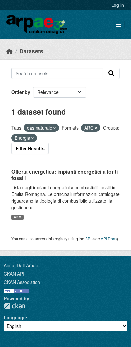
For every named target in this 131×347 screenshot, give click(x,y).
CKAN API (14, 273)
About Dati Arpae (21, 265)
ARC (17, 217)
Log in (117, 5)
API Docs (109, 238)
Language (15, 317)
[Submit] (111, 73)
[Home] (9, 51)
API (88, 238)
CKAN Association (22, 282)
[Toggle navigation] (118, 24)
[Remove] (54, 127)
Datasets (31, 51)
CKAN (14, 306)
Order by (20, 92)
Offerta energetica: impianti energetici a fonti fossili (64, 175)
